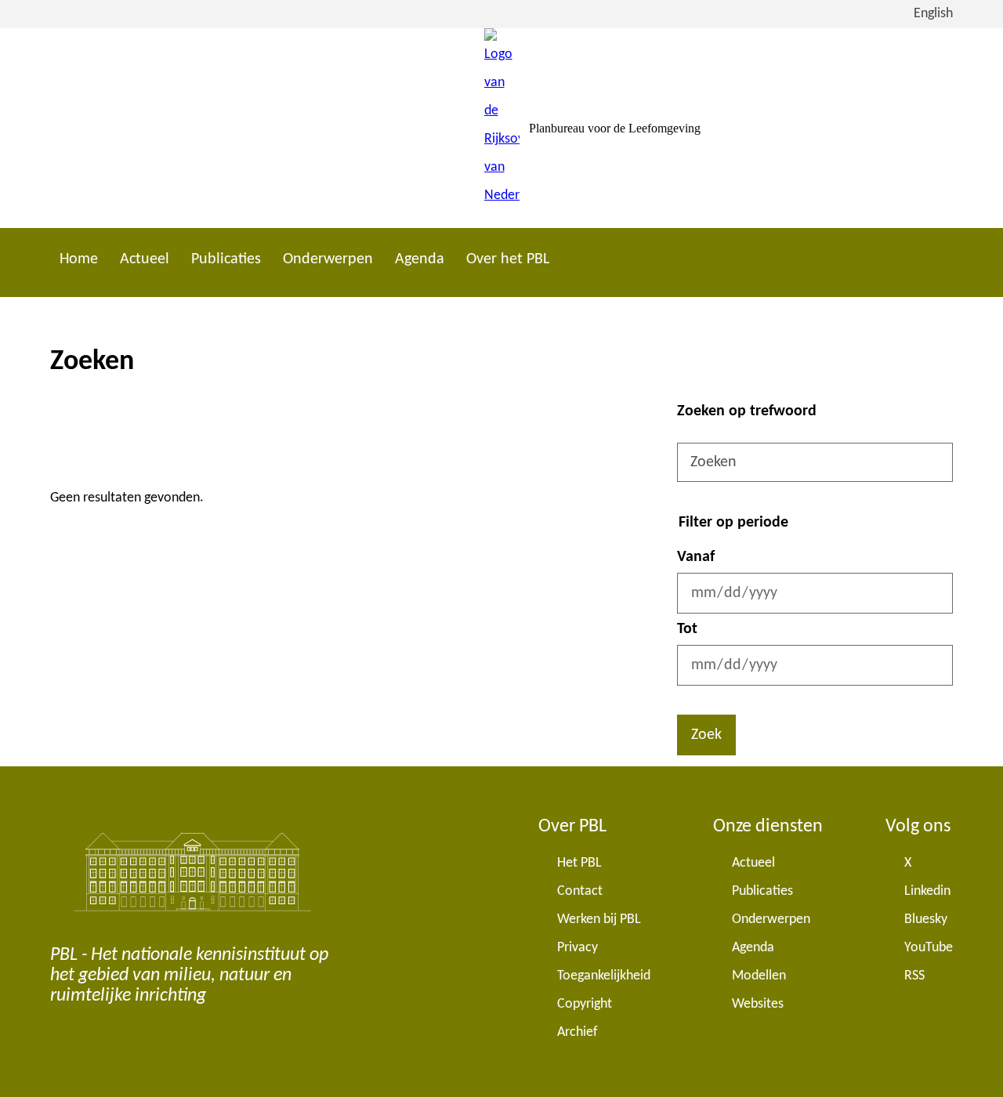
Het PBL (579, 863)
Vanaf (696, 557)
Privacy (577, 947)
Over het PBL (507, 259)
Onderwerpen (328, 259)
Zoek (706, 735)
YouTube (928, 947)
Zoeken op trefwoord (747, 411)
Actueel (144, 259)
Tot (687, 629)
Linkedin (927, 891)
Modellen (759, 975)
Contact (580, 891)
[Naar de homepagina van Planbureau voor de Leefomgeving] (502, 128)
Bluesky (925, 919)
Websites (758, 1004)
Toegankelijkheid (603, 975)
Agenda (419, 259)
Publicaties (226, 259)
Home (79, 259)
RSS (914, 975)
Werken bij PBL (599, 919)
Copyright (584, 1004)
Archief (577, 1032)
